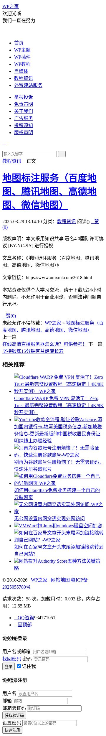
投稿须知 (23, 125)
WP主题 (22, 49)
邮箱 (7, 700)
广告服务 (23, 118)
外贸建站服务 (28, 85)
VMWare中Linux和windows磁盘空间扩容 (60, 525)
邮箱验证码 (14, 708)
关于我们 (23, 111)
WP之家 (10, 6)
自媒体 (21, 71)
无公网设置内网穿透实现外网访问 (49, 518)
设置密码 (11, 722)
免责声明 (23, 104)
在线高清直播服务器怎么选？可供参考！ (44, 344)
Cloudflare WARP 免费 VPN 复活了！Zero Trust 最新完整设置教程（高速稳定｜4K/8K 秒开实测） (59, 405)
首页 (19, 42)
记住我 (29, 666)
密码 (27, 658)
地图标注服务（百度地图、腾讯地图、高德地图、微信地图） (49, 191)
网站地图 (60, 579)
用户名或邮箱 (16, 651)
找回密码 (11, 658)
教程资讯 (23, 78)
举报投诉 (23, 97)
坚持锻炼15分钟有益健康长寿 (33, 351)
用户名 (9, 693)
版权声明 (23, 132)
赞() (9, 315)
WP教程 (22, 64)
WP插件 (22, 57)
